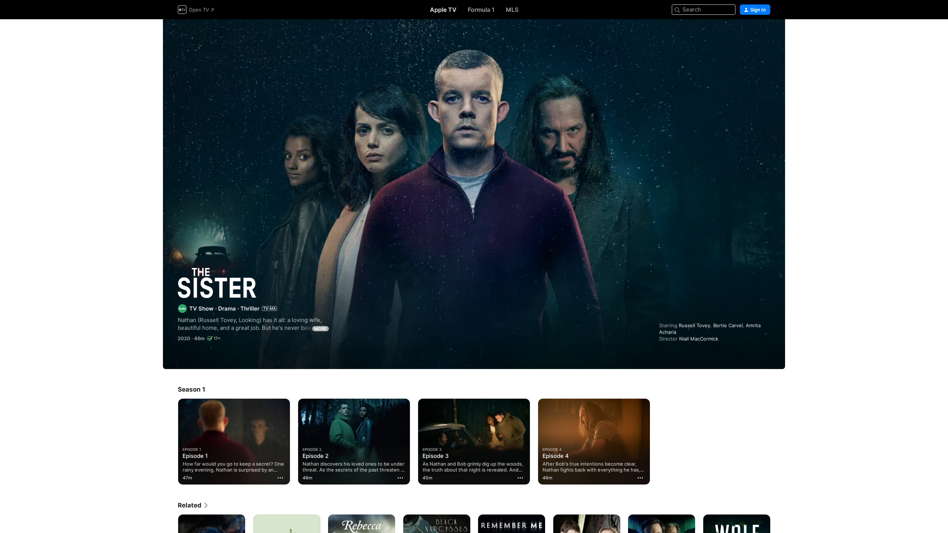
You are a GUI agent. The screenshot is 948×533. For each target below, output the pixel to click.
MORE (320, 328)
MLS (512, 9)
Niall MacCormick (698, 339)
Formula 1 (481, 9)
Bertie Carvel (728, 325)
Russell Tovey (694, 325)
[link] (193, 505)
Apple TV (443, 9)
